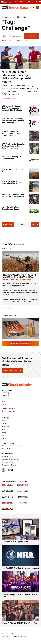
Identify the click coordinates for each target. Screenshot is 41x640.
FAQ (3, 399)
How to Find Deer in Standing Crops (13, 170)
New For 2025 (8, 248)
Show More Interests (24, 344)
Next (35, 224)
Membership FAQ (7, 462)
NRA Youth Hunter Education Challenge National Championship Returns (17, 77)
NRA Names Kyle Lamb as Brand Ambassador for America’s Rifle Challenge (12, 108)
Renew (21, 2)
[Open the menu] (37, 7)
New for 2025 (6, 308)
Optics (4, 432)
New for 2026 (10, 99)
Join (16, 2)
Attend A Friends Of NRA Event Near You (19, 623)
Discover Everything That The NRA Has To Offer (19, 595)
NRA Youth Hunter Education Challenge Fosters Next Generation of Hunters (13, 146)
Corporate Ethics (27, 631)
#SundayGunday (9, 315)
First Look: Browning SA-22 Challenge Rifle (13, 157)
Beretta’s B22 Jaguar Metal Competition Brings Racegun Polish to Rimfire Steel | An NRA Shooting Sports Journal (20, 292)
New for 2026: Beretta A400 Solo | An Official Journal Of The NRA (19, 276)
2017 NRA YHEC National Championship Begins (12, 208)
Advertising (5, 393)
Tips (3, 435)
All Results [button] (9, 41)
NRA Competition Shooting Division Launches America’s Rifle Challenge (13, 120)
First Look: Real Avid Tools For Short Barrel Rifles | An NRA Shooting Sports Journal (20, 284)
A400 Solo (19, 280)
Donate (27, 2)
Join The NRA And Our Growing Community (20, 568)
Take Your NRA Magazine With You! (17, 541)
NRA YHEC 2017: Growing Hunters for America (12, 183)
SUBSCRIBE (12, 371)
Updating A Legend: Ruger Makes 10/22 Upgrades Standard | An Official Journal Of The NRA (20, 300)
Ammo (4, 423)
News (3, 99)
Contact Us (5, 396)
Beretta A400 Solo (9, 280)
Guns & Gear (6, 426)
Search (31, 36)
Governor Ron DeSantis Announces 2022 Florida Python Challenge (11, 133)
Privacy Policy (5, 631)
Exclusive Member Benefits (10, 459)
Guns (3, 429)
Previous (8, 224)
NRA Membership (7, 456)
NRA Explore (6, 449)
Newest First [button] (23, 41)
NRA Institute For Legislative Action (13, 446)
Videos (4, 438)
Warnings (4, 634)
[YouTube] (40, 2)
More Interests (21, 244)
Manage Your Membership (10, 465)
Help (3, 402)
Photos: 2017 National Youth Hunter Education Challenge (13, 195)
